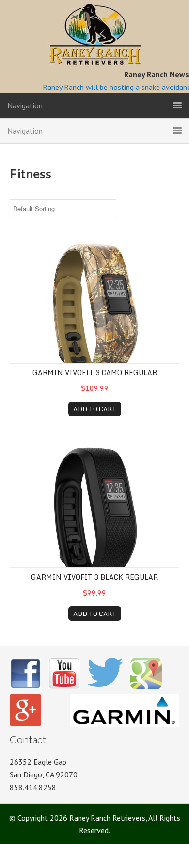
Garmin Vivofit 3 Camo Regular (94, 372)
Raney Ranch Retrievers (94, 34)
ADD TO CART (94, 409)
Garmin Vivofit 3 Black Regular (94, 576)
